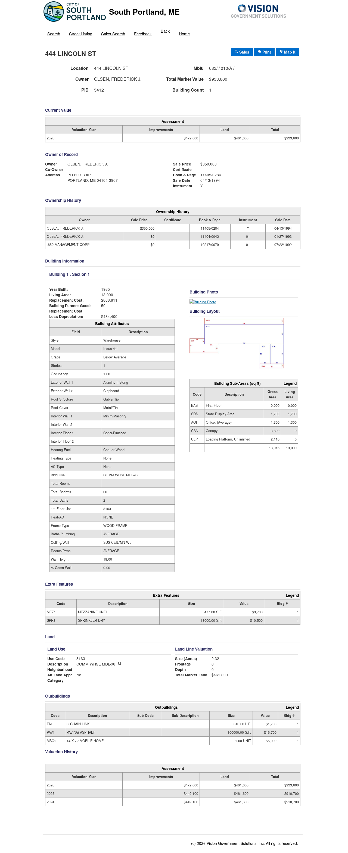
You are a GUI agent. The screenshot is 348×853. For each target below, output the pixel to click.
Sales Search (113, 33)
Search (53, 33)
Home (184, 33)
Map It (289, 52)
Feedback (143, 33)
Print (266, 52)
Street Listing (80, 33)
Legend (290, 383)
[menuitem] (54, 32)
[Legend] (119, 663)
